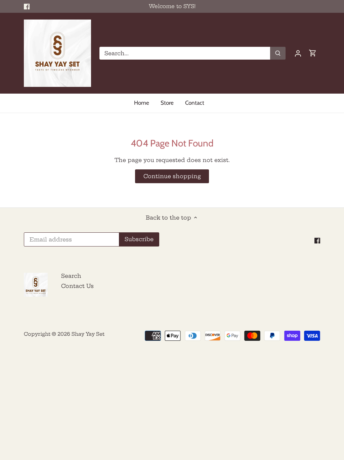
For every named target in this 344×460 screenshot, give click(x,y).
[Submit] (278, 53)
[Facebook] (27, 6)
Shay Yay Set (88, 334)
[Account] (298, 53)
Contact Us (77, 286)
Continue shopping (172, 176)
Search (71, 275)
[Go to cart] (313, 53)
